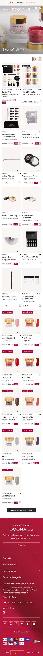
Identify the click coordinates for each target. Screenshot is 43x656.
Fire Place (26, 338)
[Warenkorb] (38, 9)
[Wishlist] (33, 9)
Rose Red (26, 377)
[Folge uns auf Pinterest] (16, 623)
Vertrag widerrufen (21, 632)
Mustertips (6, 257)
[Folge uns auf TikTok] (28, 623)
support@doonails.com (16, 592)
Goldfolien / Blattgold (11, 216)
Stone (4, 456)
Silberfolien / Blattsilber (27, 217)
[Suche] (8, 9)
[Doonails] (21, 9)
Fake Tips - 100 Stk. (30, 257)
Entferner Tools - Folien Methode (9, 136)
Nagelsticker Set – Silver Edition (30, 298)
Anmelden (21, 545)
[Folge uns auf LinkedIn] (34, 623)
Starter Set (6, 92)
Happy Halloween (9, 417)
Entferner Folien (29, 135)
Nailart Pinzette (8, 176)
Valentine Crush (8, 338)
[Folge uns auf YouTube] (22, 623)
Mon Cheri (6, 377)
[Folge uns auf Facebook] (5, 623)
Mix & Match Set (29, 92)
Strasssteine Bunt (29, 176)
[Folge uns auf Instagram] (11, 623)
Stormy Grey (27, 456)
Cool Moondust (8, 496)
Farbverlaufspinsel (10, 297)
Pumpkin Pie (27, 417)
